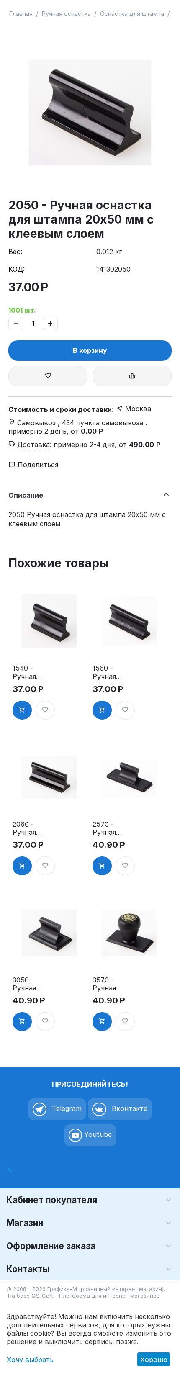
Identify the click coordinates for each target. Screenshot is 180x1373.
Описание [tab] (25, 495)
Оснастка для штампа (132, 13)
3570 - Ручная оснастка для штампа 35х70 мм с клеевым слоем (113, 984)
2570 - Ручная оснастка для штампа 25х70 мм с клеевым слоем (113, 828)
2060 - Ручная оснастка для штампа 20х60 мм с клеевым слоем (33, 828)
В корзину (90, 350)
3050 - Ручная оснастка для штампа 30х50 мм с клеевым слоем (33, 984)
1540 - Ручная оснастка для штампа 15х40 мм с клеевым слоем (33, 672)
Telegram (66, 1108)
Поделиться (36, 464)
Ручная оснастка (66, 13)
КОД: (16, 269)
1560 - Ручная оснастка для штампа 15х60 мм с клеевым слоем (113, 672)
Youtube (97, 1134)
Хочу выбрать (30, 1359)
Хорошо (153, 1359)
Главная (21, 13)
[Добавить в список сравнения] (132, 376)
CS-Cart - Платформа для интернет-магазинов (95, 1295)
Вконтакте (128, 1108)
